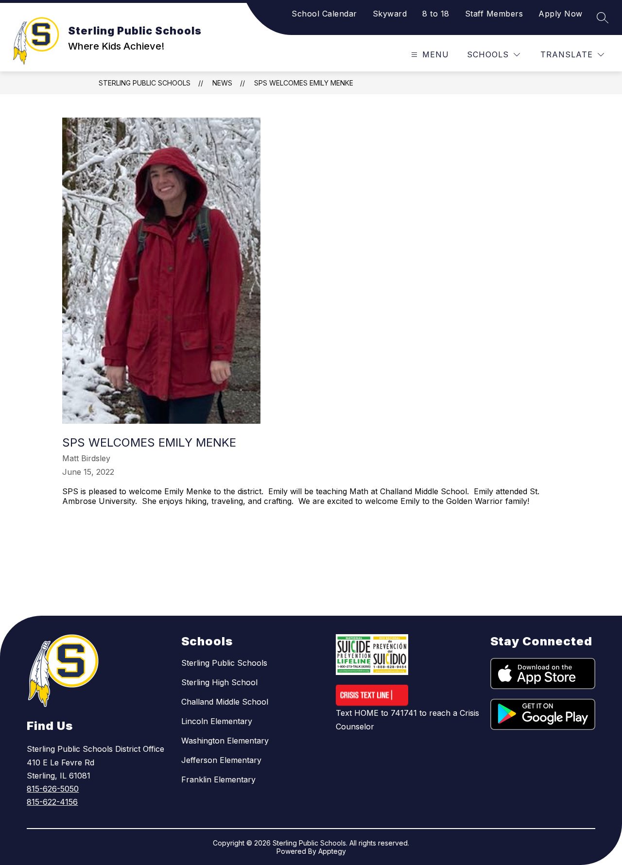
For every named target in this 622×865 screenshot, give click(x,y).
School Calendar (324, 13)
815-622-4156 (52, 802)
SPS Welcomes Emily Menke (303, 83)
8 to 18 (435, 13)
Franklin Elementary (218, 779)
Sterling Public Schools (144, 83)
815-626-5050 (53, 789)
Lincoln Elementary (216, 721)
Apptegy (332, 851)
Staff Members (494, 13)
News (222, 83)
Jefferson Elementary (221, 760)
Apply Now (560, 13)
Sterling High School (219, 682)
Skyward (390, 13)
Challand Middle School (224, 702)
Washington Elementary (225, 740)
